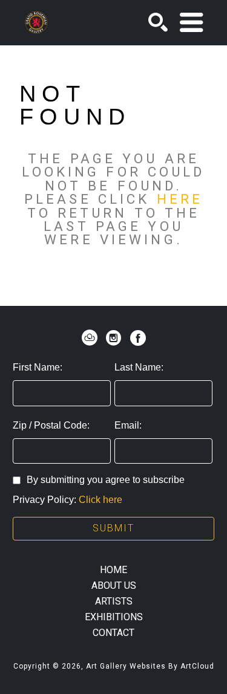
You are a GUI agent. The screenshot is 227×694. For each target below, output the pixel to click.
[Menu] (191, 22)
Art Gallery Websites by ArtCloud (150, 666)
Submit (113, 528)
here (180, 199)
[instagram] (114, 338)
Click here (100, 500)
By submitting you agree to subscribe (106, 480)
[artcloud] (89, 338)
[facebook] (138, 338)
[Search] (158, 22)
